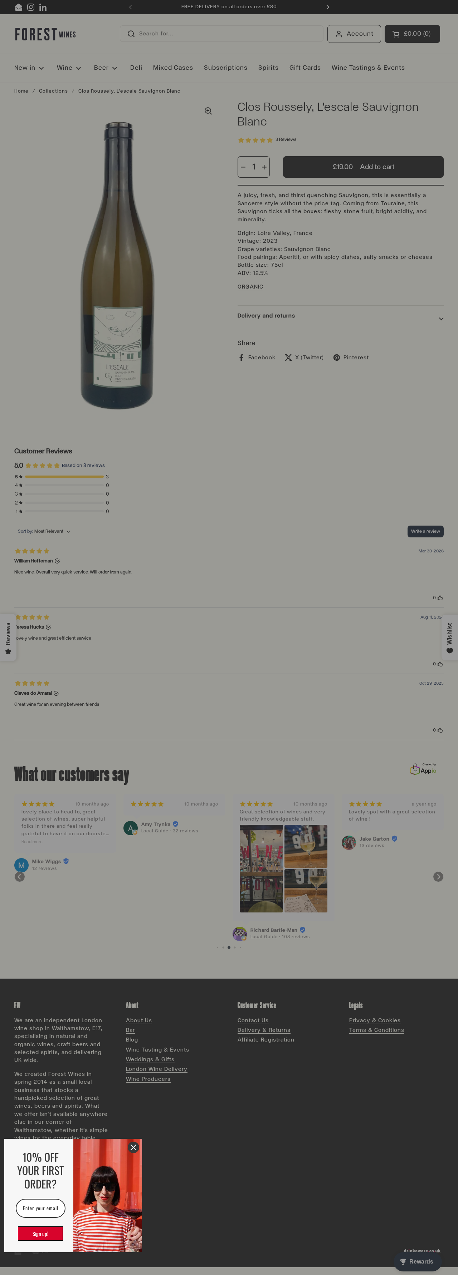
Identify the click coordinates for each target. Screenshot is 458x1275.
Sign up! (40, 1233)
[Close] (133, 1147)
